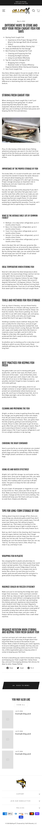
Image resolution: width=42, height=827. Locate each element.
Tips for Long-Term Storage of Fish (17, 60)
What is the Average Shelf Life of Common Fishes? (23, 43)
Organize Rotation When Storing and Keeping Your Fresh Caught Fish (21, 68)
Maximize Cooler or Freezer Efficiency (21, 65)
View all (21, 705)
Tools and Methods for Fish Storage (18, 49)
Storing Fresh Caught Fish (14, 37)
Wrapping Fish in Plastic (16, 63)
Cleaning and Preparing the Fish (19, 54)
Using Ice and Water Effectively (19, 58)
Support (20, 794)
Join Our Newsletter (20, 801)
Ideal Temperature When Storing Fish (21, 47)
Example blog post (23, 713)
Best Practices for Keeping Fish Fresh (18, 51)
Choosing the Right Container (18, 56)
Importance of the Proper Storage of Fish (22, 40)
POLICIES (20, 808)
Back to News (22, 685)
